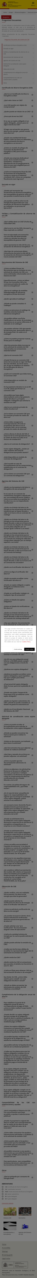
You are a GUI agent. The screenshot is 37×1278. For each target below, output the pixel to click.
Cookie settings (18, 649)
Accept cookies (29, 649)
